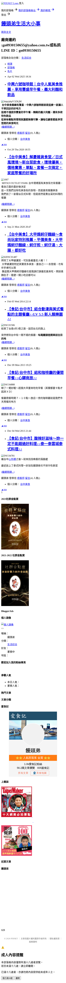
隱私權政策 (55, 938)
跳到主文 (6, 32)
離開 (18, 978)
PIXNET (14, 938)
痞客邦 (21, 133)
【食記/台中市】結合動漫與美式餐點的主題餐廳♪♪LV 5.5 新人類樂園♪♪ (35, 314)
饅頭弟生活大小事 (21, 23)
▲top (4, 144)
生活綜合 (26, 58)
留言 (27, 133)
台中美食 (25, 139)
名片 (9, 71)
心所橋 (12, 459)
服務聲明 (33, 942)
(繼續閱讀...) (7, 127)
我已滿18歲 (7, 978)
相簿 (9, 64)
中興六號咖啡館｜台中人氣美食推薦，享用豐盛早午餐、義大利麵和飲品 (35, 89)
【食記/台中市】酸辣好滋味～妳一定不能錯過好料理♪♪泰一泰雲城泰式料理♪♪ (35, 443)
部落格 (11, 67)
